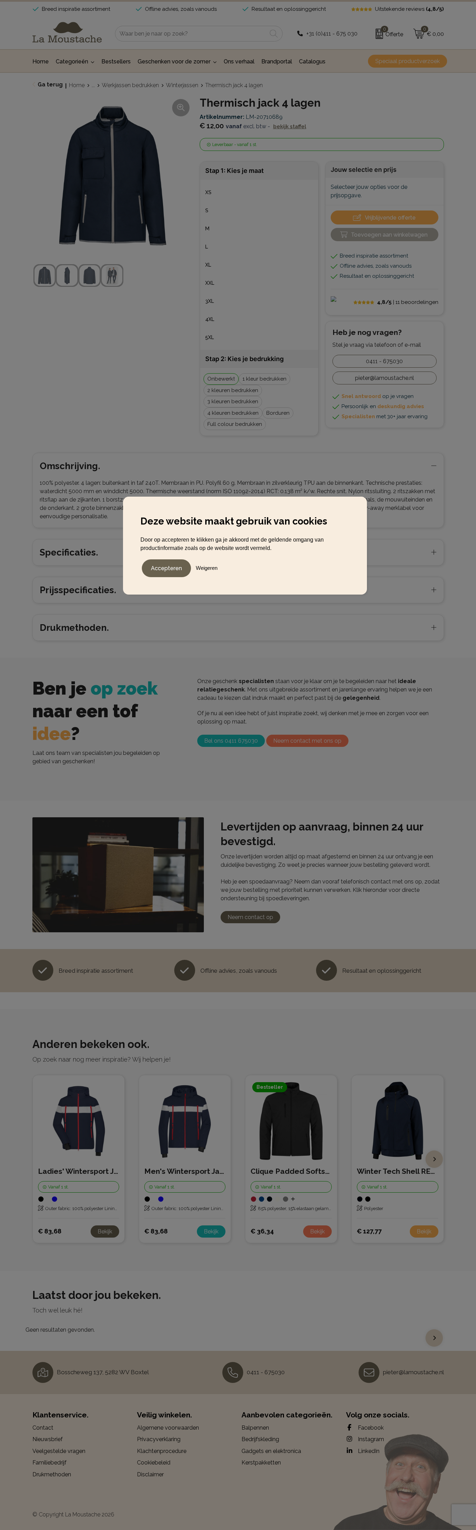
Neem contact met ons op (307, 740)
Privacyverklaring (159, 1439)
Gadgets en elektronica (271, 1451)
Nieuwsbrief (47, 1439)
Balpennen (255, 1427)
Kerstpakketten (261, 1462)
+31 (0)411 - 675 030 (332, 33)
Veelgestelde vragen (58, 1451)
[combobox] (191, 34)
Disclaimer (150, 1474)
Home (77, 85)
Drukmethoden (51, 1474)
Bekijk (105, 1231)
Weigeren (206, 568)
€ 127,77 (369, 1231)
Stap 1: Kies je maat (234, 170)
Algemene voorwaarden (168, 1427)
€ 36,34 (262, 1231)
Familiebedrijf (49, 1462)
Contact (42, 1427)
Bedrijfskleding (260, 1439)
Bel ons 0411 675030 (231, 740)
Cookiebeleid (153, 1462)
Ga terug (50, 84)
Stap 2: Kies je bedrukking (244, 358)
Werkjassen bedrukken (130, 85)
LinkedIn (367, 1451)
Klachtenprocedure (161, 1451)
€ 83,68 (49, 1231)
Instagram (370, 1439)
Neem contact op (250, 917)
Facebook (370, 1427)
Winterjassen (182, 85)
